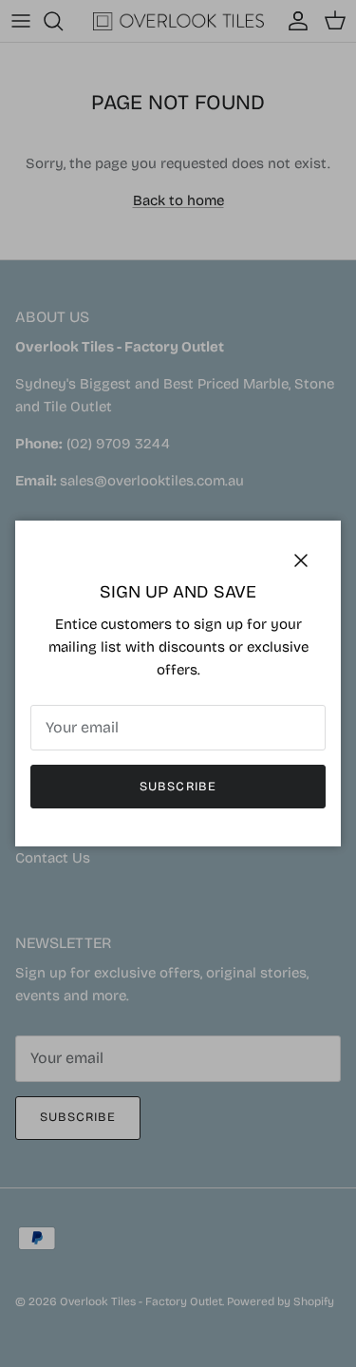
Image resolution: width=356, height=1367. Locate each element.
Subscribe (177, 786)
